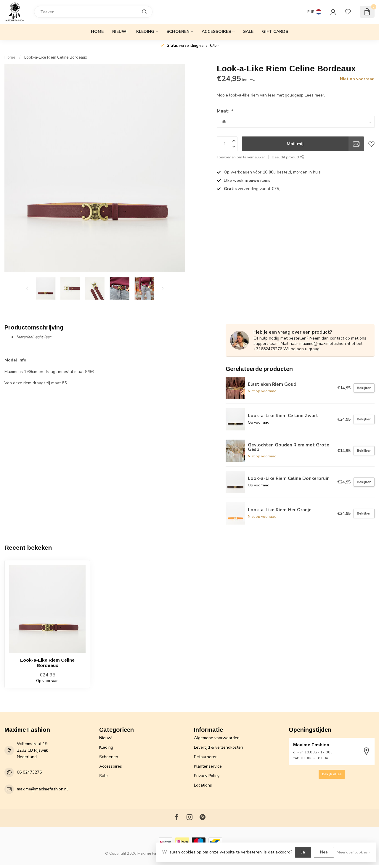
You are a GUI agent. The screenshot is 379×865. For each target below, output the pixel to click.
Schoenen (178, 31)
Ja (303, 852)
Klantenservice (208, 766)
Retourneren (206, 757)
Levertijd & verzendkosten (218, 747)
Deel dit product (286, 157)
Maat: (225, 111)
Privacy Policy (206, 776)
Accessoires (216, 31)
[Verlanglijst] (348, 12)
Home (97, 31)
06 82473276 (29, 772)
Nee (324, 852)
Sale (248, 31)
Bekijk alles (332, 774)
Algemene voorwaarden (217, 738)
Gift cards (275, 31)
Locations (203, 785)
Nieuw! (120, 31)
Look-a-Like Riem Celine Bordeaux (55, 57)
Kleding (145, 31)
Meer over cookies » (353, 852)
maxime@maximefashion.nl (42, 789)
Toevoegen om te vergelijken (241, 157)
